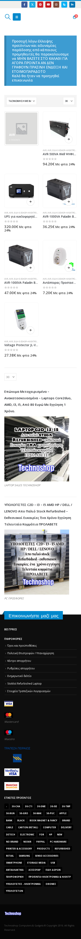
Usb (53, 862)
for (41, 834)
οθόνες (51, 883)
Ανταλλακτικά (15, 869)
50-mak (37, 813)
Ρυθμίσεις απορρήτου (21, 668)
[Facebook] (24, 4)
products (43, 848)
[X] (32, 4)
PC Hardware (58, 841)
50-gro (23, 813)
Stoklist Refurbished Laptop (24, 683)
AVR (45, 150)
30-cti (28, 806)
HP (50, 834)
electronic (27, 834)
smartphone (14, 862)
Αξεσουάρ (35, 869)
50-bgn (10, 813)
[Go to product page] (59, 128)
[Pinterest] (40, 4)
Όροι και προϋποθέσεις (22, 645)
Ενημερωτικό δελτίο (19, 676)
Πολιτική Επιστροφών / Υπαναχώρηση (30, 653)
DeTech (10, 834)
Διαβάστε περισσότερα (69, 139)
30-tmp (66, 806)
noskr (27, 841)
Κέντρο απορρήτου (19, 660)
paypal (40, 841)
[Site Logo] (24, 17)
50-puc (50, 813)
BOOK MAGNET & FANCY (43, 820)
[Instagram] (56, 4)
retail (10, 855)
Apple (63, 813)
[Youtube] (48, 4)
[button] (7, 17)
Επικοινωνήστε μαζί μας (34, 615)
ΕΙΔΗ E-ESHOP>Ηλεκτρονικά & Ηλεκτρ (32, 212)
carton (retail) (28, 827)
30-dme (41, 806)
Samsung (24, 855)
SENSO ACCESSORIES (46, 855)
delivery (66, 827)
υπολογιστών (14, 890)
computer (49, 827)
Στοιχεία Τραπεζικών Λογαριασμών (29, 691)
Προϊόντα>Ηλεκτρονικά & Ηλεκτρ (50, 876)
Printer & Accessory (19, 848)
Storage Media (36, 862)
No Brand (12, 841)
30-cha (16, 806)
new (59, 834)
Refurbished (62, 848)
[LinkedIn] (72, 4)
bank (9, 820)
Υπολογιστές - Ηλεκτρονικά (23, 883)
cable (9, 827)
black (21, 820)
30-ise (53, 806)
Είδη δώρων (53, 869)
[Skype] (64, 4)
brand (66, 820)
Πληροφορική (15, 876)
